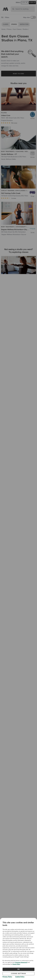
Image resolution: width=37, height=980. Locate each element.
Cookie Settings (18, 973)
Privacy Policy (16, 964)
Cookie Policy (19, 976)
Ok (18, 969)
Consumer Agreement (21, 962)
